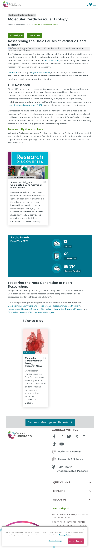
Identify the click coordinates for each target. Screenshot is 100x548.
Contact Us (34, 35)
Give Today (59, 508)
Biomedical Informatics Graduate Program (62, 309)
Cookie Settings (55, 541)
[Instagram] (61, 436)
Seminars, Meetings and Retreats (48, 422)
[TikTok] (54, 444)
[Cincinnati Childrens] (28, 435)
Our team (13, 72)
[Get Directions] (90, 4)
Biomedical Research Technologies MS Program (31, 312)
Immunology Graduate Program (24, 309)
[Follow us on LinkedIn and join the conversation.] (83, 436)
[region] (44, 536)
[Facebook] (54, 436)
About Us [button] (59, 499)
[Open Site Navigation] (95, 4)
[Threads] (76, 436)
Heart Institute (52, 60)
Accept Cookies (75, 541)
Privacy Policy (65, 535)
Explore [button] (59, 491)
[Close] (83, 529)
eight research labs (40, 72)
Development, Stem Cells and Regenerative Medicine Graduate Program (44, 306)
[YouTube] (61, 444)
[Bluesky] (68, 436)
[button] (86, 4)
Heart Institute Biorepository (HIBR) (25, 105)
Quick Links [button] (61, 482)
